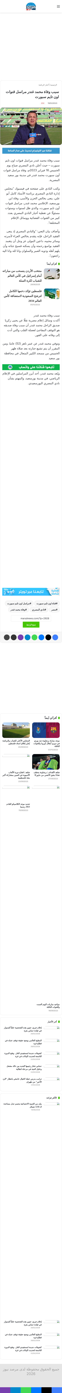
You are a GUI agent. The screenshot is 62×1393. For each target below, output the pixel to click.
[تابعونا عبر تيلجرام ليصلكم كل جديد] (31, 150)
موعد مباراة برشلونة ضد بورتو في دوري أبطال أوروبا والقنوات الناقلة (46, 743)
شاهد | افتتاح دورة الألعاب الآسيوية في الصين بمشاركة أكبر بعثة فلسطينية (16, 775)
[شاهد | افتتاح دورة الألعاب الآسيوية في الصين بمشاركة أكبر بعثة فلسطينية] (16, 762)
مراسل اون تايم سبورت (18, 603)
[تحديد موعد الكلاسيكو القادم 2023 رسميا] (16, 793)
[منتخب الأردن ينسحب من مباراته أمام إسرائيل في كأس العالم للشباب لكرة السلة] (52, 273)
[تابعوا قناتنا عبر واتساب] (31, 367)
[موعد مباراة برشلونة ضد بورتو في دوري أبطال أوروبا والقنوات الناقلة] (46, 730)
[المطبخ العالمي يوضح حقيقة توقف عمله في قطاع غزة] (52, 1044)
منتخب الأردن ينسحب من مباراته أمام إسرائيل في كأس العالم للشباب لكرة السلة (22, 275)
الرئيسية (54, 85)
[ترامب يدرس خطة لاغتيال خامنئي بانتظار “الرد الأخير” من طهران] (52, 1082)
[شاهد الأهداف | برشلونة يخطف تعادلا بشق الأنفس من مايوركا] (46, 762)
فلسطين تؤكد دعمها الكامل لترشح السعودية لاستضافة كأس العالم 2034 (23, 295)
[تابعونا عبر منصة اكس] (31, 591)
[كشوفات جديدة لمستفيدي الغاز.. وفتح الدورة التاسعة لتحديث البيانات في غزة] (52, 1057)
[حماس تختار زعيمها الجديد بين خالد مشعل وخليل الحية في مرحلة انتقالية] (52, 1070)
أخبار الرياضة (44, 85)
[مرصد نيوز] (31, 6)
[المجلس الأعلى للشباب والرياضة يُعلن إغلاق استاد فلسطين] (16, 730)
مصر (53, 609)
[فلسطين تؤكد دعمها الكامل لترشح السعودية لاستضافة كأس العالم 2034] (52, 294)
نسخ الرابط (31, 624)
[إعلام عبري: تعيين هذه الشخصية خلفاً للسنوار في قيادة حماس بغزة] (52, 1031)
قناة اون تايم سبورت (46, 603)
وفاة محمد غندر (18, 609)
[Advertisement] (31, 46)
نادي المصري (38, 609)
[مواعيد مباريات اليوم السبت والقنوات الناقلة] (46, 894)
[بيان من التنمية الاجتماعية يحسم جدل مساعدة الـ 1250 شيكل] (52, 1210)
